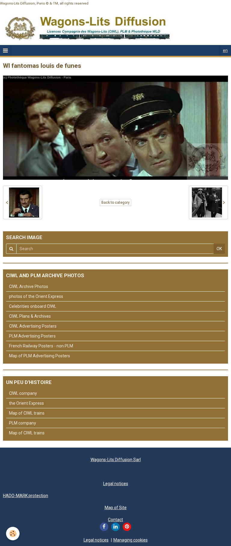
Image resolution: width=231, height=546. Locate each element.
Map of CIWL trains (27, 413)
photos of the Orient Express (36, 296)
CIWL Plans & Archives (30, 316)
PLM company (22, 423)
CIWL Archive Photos (28, 286)
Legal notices (115, 483)
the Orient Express (26, 403)
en (225, 50)
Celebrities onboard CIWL (32, 306)
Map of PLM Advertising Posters (39, 355)
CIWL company (23, 393)
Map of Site (116, 507)
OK (219, 248)
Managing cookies (130, 540)
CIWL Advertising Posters (33, 326)
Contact (115, 519)
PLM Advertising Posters (32, 336)
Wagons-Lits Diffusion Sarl (116, 459)
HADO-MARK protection (25, 495)
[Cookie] (13, 533)
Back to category (115, 202)
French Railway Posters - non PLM (41, 346)
